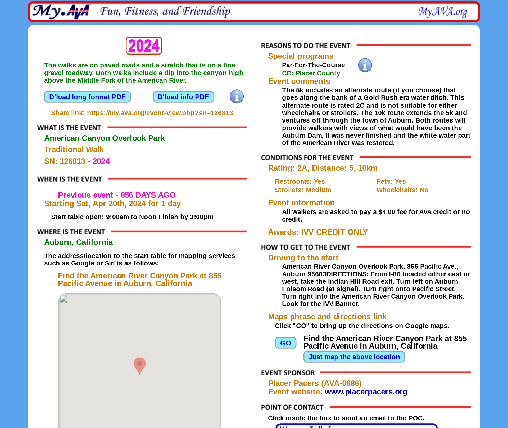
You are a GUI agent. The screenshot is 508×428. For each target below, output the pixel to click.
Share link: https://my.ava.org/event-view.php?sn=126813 (142, 113)
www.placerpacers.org (366, 392)
